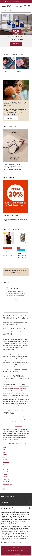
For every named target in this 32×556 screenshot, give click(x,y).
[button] (9, 63)
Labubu (5, 454)
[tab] (15, 32)
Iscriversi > (18, 272)
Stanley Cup (6, 479)
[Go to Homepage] (7, 6)
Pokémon (5, 471)
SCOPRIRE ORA (16, 44)
